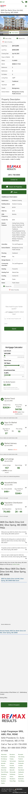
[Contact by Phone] (23, 2)
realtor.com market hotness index (10, 417)
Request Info (21, 38)
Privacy (15, 791)
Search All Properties (15, 187)
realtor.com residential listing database (11, 476)
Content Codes (15, 564)
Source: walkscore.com (6, 624)
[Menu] (26, 6)
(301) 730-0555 (14, 174)
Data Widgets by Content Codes (20, 792)
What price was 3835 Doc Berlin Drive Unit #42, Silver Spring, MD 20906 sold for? (14, 533)
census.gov (5, 498)
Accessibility (4, 791)
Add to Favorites (8, 42)
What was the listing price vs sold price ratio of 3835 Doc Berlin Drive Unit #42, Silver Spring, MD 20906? (13, 540)
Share (15, 192)
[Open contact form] (26, 2)
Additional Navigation (14, 705)
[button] (1, 25)
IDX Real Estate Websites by (7, 789)
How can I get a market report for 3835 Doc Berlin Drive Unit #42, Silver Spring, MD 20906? (14, 556)
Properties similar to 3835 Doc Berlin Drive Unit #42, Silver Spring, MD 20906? (13, 548)
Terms (10, 791)
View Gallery (15, 33)
